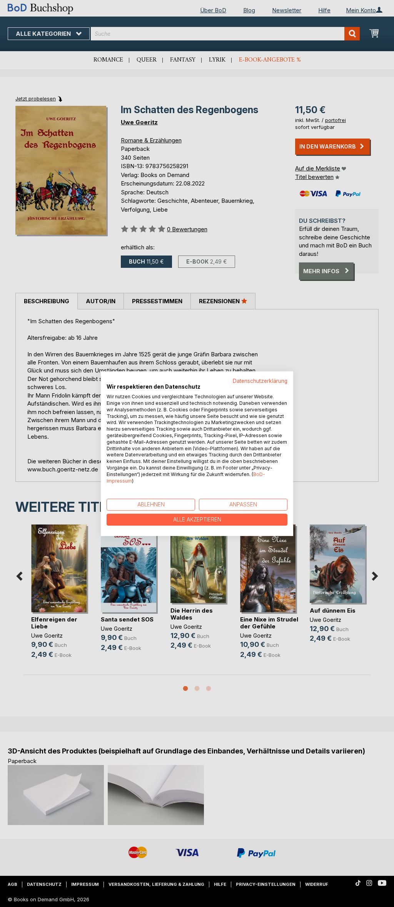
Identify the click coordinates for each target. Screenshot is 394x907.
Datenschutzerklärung (260, 380)
